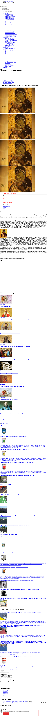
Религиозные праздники (10, 56)
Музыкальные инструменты (10, 20)
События (4, 49)
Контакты (5, 67)
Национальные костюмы (10, 48)
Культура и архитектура (9, 26)
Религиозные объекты (9, 32)
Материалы (4, 426)
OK (6, 713)
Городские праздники (9, 52)
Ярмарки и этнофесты (9, 24)
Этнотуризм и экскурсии (10, 42)
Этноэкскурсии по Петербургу (11, 34)
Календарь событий (9, 50)
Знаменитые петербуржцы (10, 33)
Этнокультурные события (10, 51)
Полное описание (6, 206)
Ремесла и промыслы (9, 23)
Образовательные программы (11, 40)
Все (3, 419)
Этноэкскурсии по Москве (10, 35)
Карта (4, 208)
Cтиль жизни (7, 63)
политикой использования (21, 711)
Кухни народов (8, 64)
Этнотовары (5, 47)
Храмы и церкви (8, 27)
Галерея (4, 207)
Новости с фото (8, 66)
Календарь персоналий (9, 29)
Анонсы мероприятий (9, 58)
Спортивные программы (10, 44)
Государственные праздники (10, 53)
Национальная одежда (9, 17)
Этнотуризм (5, 28)
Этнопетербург (6, 13)
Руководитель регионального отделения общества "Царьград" (15, 701)
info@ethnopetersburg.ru (9, 1)
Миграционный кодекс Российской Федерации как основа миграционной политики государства (22, 702)
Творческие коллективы (9, 19)
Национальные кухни (9, 18)
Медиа (4, 57)
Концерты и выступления (10, 38)
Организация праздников (10, 39)
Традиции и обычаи (9, 22)
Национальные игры (9, 21)
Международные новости (10, 61)
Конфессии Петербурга (9, 15)
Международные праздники (10, 55)
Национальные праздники (10, 16)
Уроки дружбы (8, 46)
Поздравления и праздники (10, 62)
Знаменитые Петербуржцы (10, 25)
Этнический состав (9, 14)
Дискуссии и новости (9, 65)
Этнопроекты (5, 37)
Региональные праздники (10, 54)
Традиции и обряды (9, 43)
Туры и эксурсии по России (10, 36)
